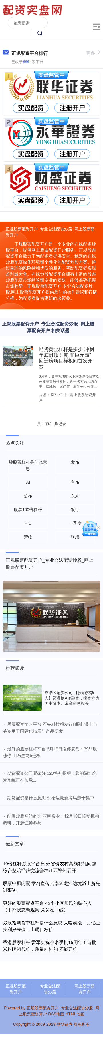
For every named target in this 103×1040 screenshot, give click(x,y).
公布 (28, 496)
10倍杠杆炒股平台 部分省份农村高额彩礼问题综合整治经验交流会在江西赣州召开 (49, 867)
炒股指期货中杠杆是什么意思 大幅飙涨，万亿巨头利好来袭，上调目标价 (51, 926)
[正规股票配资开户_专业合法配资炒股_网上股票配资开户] (33, 9)
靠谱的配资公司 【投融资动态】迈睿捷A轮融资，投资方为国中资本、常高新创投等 (72, 698)
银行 (75, 509)
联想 (75, 537)
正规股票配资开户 (16, 989)
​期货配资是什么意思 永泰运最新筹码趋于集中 (50, 797)
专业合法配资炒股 (50, 989)
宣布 (75, 482)
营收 (28, 537)
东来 (75, 496)
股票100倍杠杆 (28, 509)
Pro (28, 523)
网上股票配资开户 (84, 989)
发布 (75, 462)
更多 (90, 53)
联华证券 (65, 1024)
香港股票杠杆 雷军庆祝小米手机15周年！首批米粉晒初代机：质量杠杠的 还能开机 (49, 945)
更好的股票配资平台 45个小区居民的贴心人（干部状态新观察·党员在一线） (47, 906)
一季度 (75, 523)
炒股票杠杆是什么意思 (28, 465)
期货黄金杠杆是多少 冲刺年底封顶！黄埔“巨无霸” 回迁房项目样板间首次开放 (66, 358)
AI (28, 482)
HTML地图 (74, 1014)
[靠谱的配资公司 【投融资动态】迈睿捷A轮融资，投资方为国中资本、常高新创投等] (22, 698)
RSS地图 (56, 1014)
